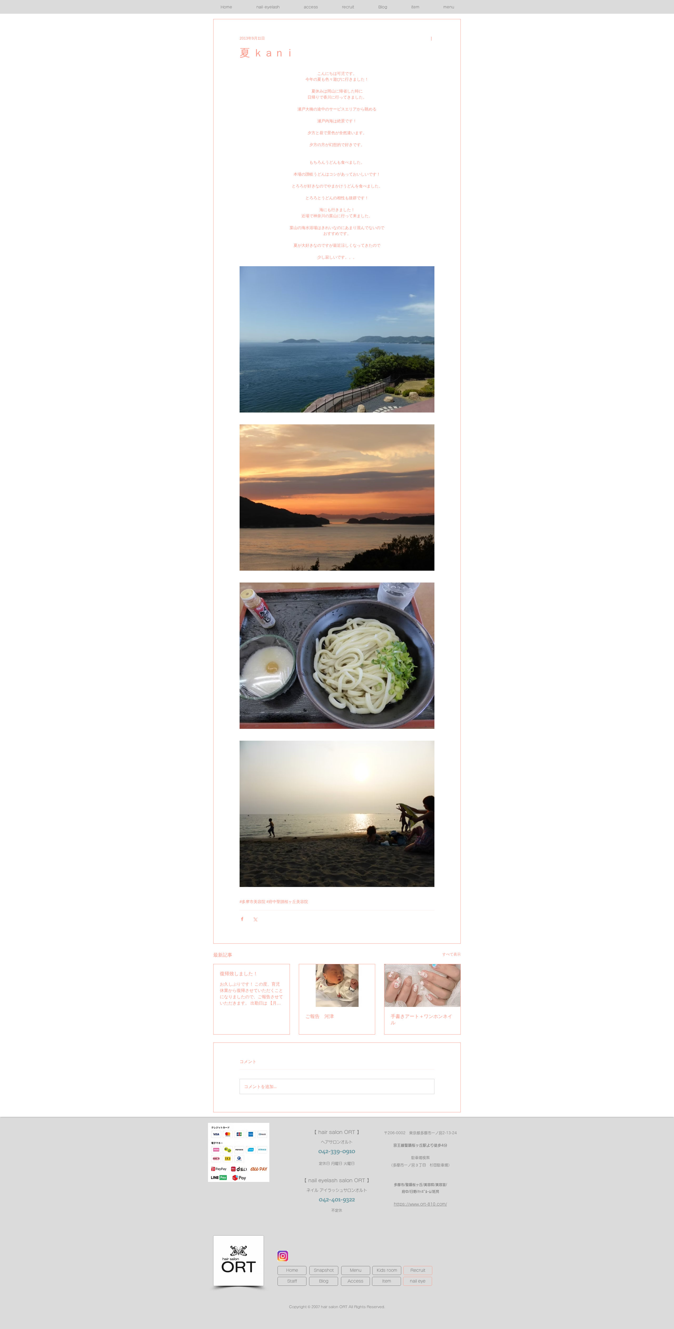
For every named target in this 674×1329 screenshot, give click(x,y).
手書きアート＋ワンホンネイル (421, 1019)
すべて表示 (451, 954)
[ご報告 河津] (337, 985)
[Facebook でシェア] (242, 918)
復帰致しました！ (239, 973)
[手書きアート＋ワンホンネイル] (422, 985)
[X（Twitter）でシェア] (254, 918)
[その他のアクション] (431, 38)
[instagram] (282, 1256)
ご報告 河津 (319, 1016)
